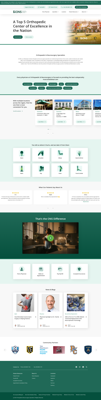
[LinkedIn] (83, 367)
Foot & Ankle (33, 88)
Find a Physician (45, 11)
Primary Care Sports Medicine (54, 88)
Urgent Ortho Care (29, 7)
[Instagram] (79, 367)
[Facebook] (76, 367)
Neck (21, 158)
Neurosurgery (53, 84)
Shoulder (40, 158)
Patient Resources (73, 11)
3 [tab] (50, 129)
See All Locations (17, 111)
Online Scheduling (82, 7)
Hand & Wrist (79, 158)
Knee (60, 173)
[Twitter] (86, 367)
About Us (84, 11)
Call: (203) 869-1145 (67, 7)
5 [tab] (52, 129)
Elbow (60, 158)
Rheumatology (68, 88)
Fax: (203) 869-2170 (38, 367)
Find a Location (29, 37)
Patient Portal (53, 7)
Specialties (54, 11)
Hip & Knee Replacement (40, 84)
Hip (41, 173)
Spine (61, 84)
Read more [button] (86, 201)
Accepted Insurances (79, 274)
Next (52, 133)
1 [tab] (48, 129)
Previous (48, 133)
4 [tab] (51, 129)
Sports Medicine (27, 84)
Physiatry (42, 88)
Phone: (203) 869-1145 (25, 367)
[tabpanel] (44, 112)
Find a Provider (18, 37)
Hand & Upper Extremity (71, 84)
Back (21, 173)
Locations (64, 11)
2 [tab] (49, 129)
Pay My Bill (42, 7)
